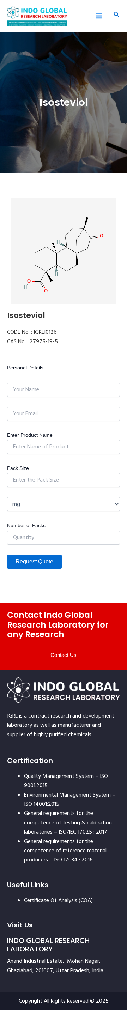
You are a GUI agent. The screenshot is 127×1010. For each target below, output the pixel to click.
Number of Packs (26, 525)
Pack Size (18, 468)
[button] (117, 15)
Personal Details (25, 367)
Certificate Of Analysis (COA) (58, 900)
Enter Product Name (30, 435)
